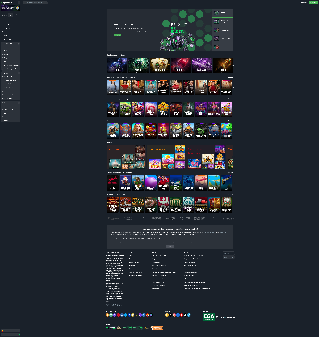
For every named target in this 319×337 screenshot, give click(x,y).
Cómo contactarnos (190, 272)
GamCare (108, 305)
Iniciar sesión (303, 2)
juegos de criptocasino (209, 232)
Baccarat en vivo (134, 262)
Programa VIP (156, 288)
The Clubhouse (188, 269)
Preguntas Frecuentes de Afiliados (194, 255)
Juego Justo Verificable (159, 275)
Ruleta (131, 259)
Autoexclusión (156, 262)
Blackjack (132, 265)
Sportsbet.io (109, 255)
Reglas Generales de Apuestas (193, 259)
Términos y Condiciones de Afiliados (195, 282)
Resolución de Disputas (159, 265)
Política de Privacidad (158, 285)
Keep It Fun (113, 305)
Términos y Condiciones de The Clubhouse (197, 288)
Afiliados (187, 279)
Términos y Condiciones (159, 255)
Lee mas (117, 35)
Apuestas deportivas (135, 272)
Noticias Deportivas (158, 282)
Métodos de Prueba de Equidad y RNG (164, 272)
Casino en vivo (133, 269)
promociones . (224, 232)
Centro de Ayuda (189, 262)
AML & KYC (155, 269)
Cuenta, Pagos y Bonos (159, 279)
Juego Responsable (158, 259)
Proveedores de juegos (136, 275)
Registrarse (313, 2)
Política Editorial (189, 275)
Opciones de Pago (190, 265)
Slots (130, 255)
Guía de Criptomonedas (191, 285)
